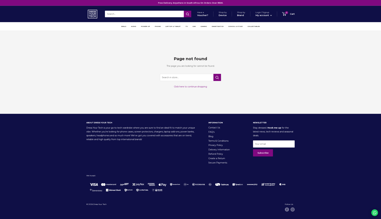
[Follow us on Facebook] (287, 209)
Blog (210, 136)
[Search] (187, 14)
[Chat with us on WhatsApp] (374, 212)
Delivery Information (219, 149)
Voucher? (202, 15)
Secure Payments (217, 162)
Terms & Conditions (218, 141)
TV (186, 26)
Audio (133, 26)
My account (263, 15)
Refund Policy (215, 154)
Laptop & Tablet (173, 26)
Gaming (203, 26)
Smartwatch (218, 26)
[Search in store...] (217, 77)
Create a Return (216, 158)
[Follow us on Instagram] (293, 209)
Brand (240, 15)
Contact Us (214, 127)
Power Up (145, 26)
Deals (123, 26)
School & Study (235, 26)
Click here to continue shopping (190, 86)
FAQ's (211, 132)
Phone (158, 26)
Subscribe (262, 153)
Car (194, 26)
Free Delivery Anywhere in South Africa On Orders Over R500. (190, 3)
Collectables (254, 26)
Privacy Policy (215, 145)
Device (223, 15)
